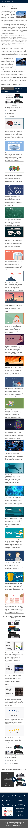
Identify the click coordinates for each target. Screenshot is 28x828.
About (13, 823)
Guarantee (15, 825)
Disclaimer (22, 823)
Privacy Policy (9, 825)
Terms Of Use (17, 823)
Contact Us (19, 825)
